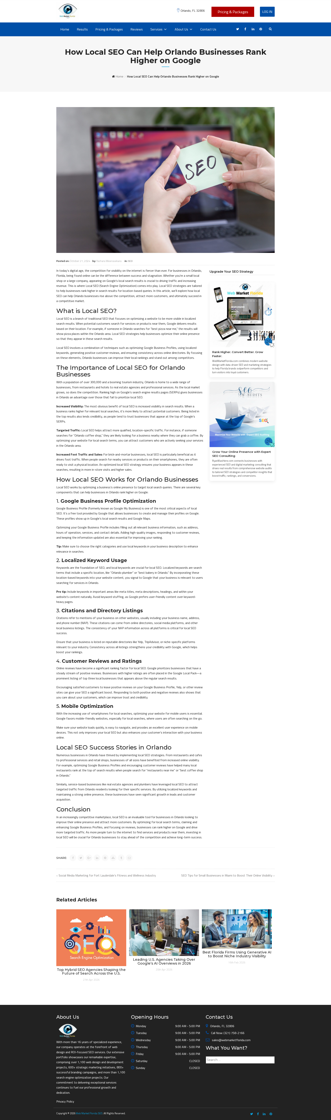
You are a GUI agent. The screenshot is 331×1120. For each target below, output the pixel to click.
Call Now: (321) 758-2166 (227, 1033)
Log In (267, 11)
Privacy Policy (65, 1101)
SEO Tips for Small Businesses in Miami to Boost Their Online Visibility (226, 875)
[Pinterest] (260, 29)
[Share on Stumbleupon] (113, 858)
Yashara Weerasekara (108, 261)
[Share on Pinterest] (105, 858)
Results (82, 29)
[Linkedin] (253, 29)
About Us (181, 29)
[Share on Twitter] (81, 858)
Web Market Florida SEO (89, 1113)
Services (156, 29)
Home (64, 29)
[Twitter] (237, 29)
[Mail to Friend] (129, 858)
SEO (130, 261)
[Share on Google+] (89, 858)
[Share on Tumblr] (121, 858)
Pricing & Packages (233, 12)
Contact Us (208, 29)
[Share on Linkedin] (97, 858)
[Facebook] (245, 29)
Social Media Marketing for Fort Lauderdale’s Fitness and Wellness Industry (107, 875)
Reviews (136, 29)
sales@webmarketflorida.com (231, 1040)
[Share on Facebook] (73, 858)
